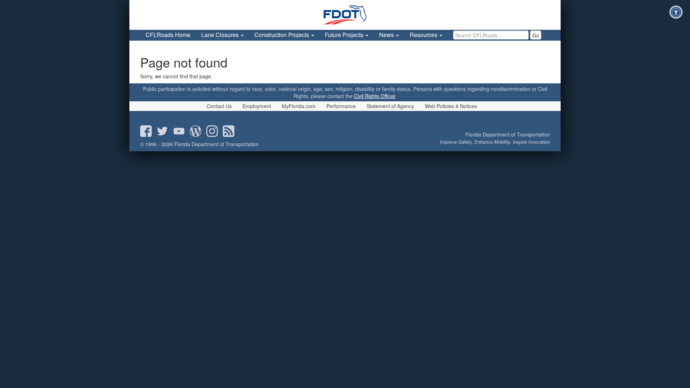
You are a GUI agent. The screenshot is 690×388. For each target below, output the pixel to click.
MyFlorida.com (299, 106)
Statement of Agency (390, 106)
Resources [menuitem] (424, 35)
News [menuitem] (387, 35)
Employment (257, 106)
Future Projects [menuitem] (345, 35)
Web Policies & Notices (451, 106)
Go (535, 35)
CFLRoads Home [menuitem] (168, 35)
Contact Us (219, 106)
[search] (491, 35)
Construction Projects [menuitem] (282, 35)
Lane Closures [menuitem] (220, 35)
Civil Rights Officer (374, 96)
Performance (341, 106)
